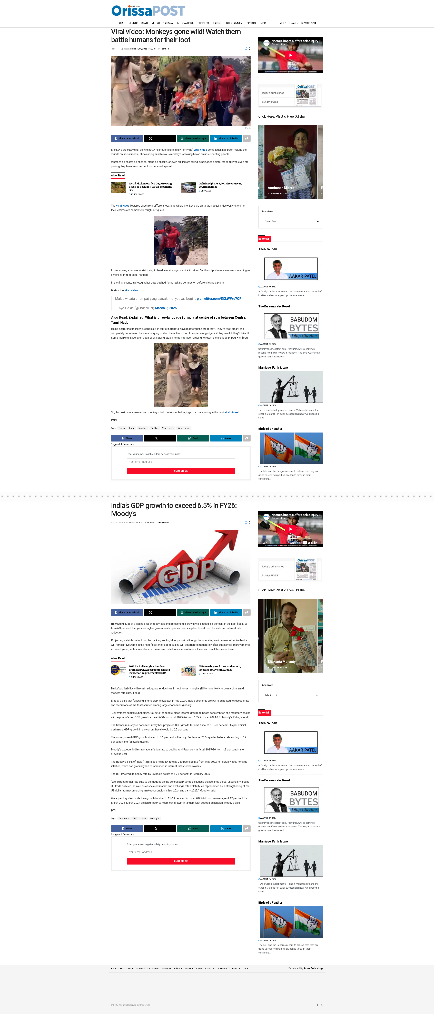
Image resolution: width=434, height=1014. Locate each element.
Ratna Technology (313, 968)
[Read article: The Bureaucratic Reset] (291, 326)
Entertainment (234, 23)
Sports (251, 23)
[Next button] (320, 162)
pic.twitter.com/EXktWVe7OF (219, 299)
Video (283, 23)
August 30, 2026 (268, 287)
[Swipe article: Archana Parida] (290, 636)
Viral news (168, 428)
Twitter (154, 428)
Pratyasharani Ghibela (284, 188)
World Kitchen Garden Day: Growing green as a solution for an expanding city (150, 187)
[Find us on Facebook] (317, 1005)
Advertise (222, 968)
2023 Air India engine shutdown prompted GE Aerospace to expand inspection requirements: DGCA (149, 670)
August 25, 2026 (268, 466)
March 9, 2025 (166, 308)
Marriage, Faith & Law (273, 367)
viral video (200, 149)
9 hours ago (136, 677)
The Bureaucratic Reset (274, 306)
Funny (122, 428)
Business (203, 23)
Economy (124, 818)
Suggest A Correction (122, 444)
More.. (264, 23)
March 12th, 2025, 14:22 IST (143, 48)
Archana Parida (279, 662)
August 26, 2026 (268, 405)
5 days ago (205, 191)
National (168, 23)
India (132, 428)
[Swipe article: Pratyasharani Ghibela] (290, 162)
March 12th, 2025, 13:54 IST (142, 522)
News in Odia (308, 23)
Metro (156, 23)
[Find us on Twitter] (321, 1005)
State (145, 23)
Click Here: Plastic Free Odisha (281, 116)
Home (121, 23)
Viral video (183, 428)
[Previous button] (260, 162)
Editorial (178, 968)
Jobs (245, 968)
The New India (267, 249)
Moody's (155, 818)
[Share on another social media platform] (247, 138)
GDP (135, 818)
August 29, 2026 (268, 344)
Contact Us (235, 968)
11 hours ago (207, 674)
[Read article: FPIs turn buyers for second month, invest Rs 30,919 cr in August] (188, 670)
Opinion (189, 968)
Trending (132, 23)
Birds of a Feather (270, 428)
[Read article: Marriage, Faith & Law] (291, 387)
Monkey (143, 428)
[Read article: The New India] (291, 268)
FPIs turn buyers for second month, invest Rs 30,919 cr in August (220, 668)
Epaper (294, 23)
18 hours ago (137, 194)
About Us (209, 968)
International (186, 23)
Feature (217, 23)
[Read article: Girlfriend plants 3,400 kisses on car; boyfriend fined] (188, 187)
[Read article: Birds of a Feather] (291, 448)
